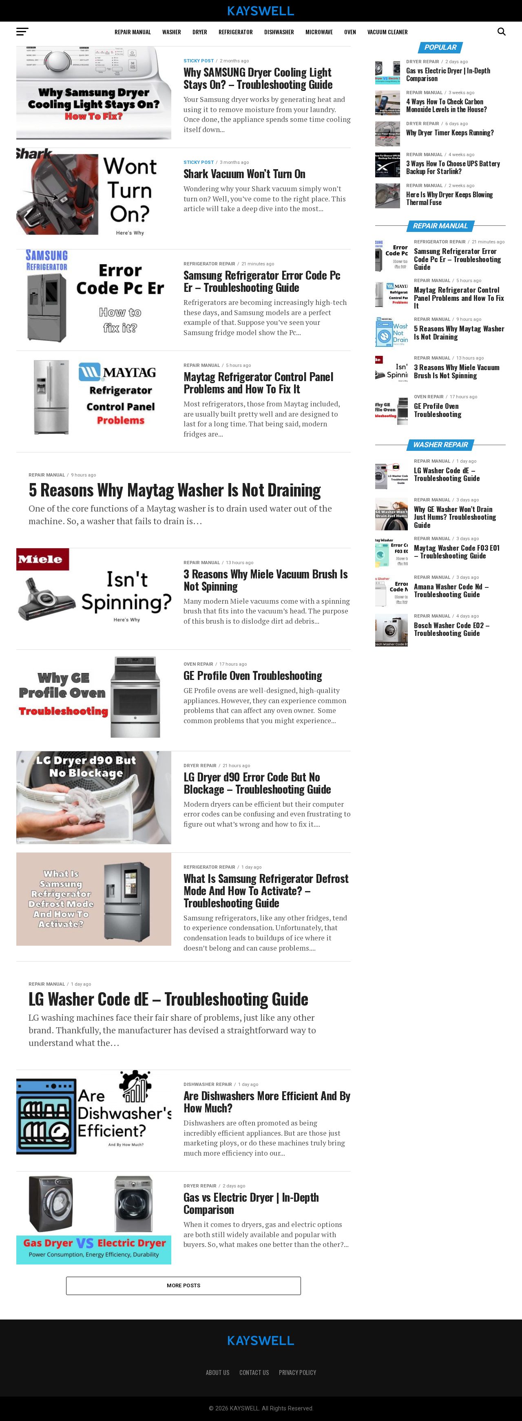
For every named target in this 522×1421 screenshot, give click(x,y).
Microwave (319, 31)
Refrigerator (236, 31)
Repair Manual (133, 31)
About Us (218, 1372)
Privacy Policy (297, 1372)
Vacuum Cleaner (387, 31)
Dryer (199, 31)
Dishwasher (279, 31)
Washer (171, 31)
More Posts (184, 1285)
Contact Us (254, 1372)
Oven (350, 31)
